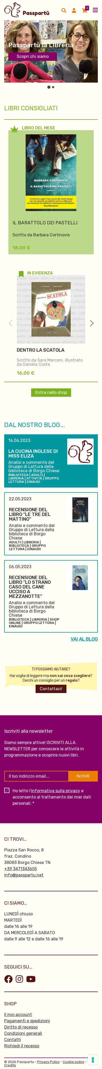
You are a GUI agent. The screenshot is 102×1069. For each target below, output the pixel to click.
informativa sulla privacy (55, 790)
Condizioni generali (23, 1033)
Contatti (12, 1039)
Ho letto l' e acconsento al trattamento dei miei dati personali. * (52, 797)
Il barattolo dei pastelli (45, 223)
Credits (10, 1065)
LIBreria (16, 478)
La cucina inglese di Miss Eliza (33, 453)
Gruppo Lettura (39, 623)
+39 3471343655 (20, 868)
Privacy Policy (48, 1062)
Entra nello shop (51, 392)
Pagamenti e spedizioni (27, 1020)
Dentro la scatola (40, 350)
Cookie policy (73, 1062)
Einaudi (33, 482)
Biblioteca (18, 475)
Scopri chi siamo (33, 56)
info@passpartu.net (23, 875)
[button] (91, 323)
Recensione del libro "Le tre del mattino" (29, 514)
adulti (37, 475)
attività (34, 478)
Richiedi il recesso (21, 1045)
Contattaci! (51, 688)
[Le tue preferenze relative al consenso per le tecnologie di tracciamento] (93, 1060)
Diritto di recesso (21, 1027)
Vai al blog (84, 639)
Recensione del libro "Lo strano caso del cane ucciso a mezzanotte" (30, 587)
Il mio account (18, 1014)
